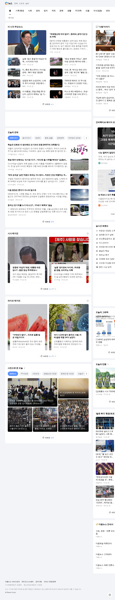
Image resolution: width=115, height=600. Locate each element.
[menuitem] (10, 10)
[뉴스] (10, 3)
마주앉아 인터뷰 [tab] (74, 138)
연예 (16, 3)
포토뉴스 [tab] (13, 374)
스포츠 (21, 3)
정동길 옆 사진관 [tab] (50, 374)
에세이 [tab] (37, 138)
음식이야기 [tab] (26, 138)
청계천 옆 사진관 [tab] (67, 374)
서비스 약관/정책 (50, 582)
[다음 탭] (86, 138)
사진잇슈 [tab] (35, 374)
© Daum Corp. (10, 592)
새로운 (49, 104)
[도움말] (87, 233)
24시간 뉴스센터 (27, 582)
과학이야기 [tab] (14, 138)
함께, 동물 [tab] (49, 138)
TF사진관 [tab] (24, 374)
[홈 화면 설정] (109, 594)
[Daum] (6, 3)
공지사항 (38, 582)
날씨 (27, 3)
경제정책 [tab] (60, 138)
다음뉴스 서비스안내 (12, 582)
